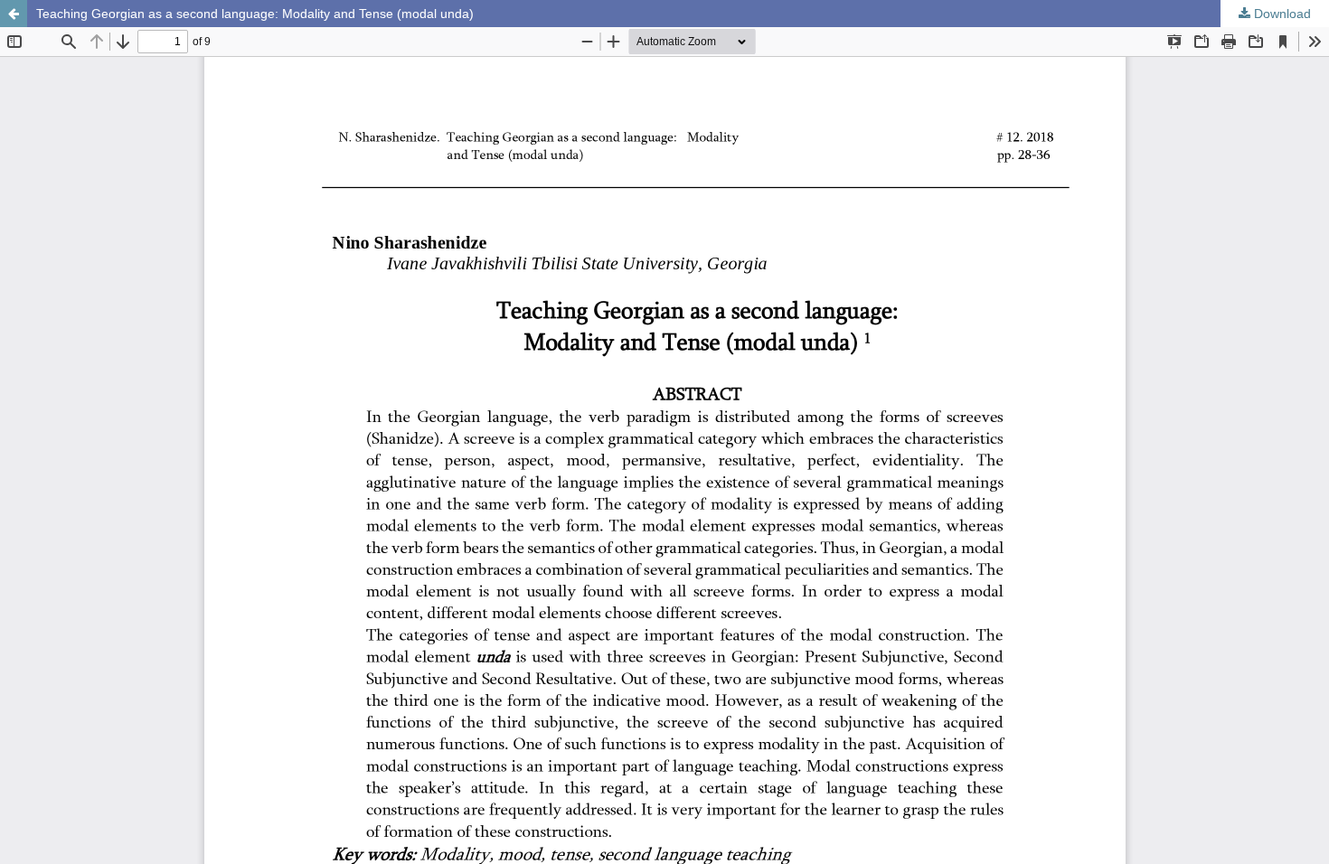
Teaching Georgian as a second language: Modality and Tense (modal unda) (255, 13)
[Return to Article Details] (13, 13)
